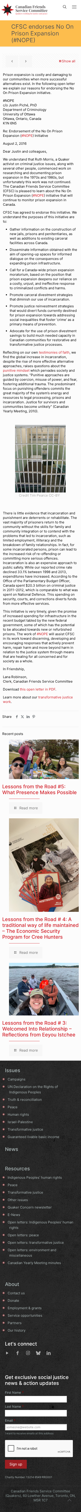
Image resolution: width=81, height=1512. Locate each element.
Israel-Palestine (20, 1122)
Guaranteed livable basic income (33, 1137)
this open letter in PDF (37, 689)
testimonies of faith (54, 352)
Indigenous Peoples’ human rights (35, 1177)
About (12, 1284)
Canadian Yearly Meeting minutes (34, 1263)
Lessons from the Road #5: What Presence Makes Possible (39, 789)
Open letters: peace (23, 1235)
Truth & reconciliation (25, 1099)
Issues (12, 1070)
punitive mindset (16, 370)
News (11, 1149)
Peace (13, 1107)
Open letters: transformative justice (36, 1242)
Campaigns (16, 1079)
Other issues (18, 1200)
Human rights (18, 1114)
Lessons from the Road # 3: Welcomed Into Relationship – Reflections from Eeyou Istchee (38, 1029)
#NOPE (27, 135)
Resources (17, 1168)
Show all (68, 61)
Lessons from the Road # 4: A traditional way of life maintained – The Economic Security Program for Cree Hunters (40, 928)
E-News (14, 1215)
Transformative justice (25, 1129)
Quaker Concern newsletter (30, 1207)
